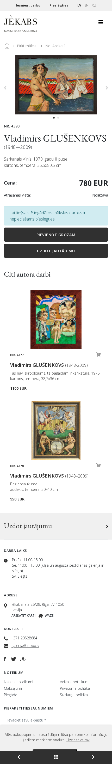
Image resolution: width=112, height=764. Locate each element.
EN (86, 5)
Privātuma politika (75, 688)
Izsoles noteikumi (18, 681)
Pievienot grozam (55, 234)
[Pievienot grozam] (98, 356)
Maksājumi (13, 688)
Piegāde (10, 694)
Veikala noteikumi (74, 681)
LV (79, 5)
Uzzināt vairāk (78, 739)
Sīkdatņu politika (74, 694)
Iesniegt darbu (28, 5)
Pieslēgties (59, 5)
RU (94, 5)
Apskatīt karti (23, 615)
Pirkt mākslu (27, 45)
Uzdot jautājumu (56, 250)
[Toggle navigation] (101, 24)
